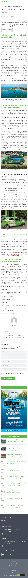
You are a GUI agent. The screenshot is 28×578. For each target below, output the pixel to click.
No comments (15, 16)
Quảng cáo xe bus (12, 575)
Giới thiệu (3, 520)
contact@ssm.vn (9, 313)
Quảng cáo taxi (6, 16)
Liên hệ (3, 522)
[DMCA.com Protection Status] (21, 575)
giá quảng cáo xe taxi (18, 244)
